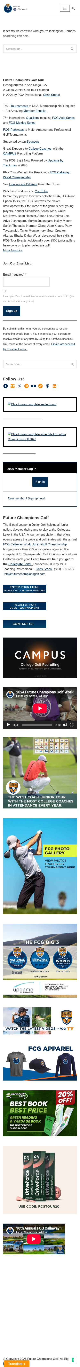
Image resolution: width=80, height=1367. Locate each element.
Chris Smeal (51, 94)
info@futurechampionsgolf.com (25, 574)
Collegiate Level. (20, 564)
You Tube (41, 191)
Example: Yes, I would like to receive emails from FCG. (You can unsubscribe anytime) (39, 299)
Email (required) (14, 274)
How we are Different (23, 184)
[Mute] (65, 725)
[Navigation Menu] (65, 8)
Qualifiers (32, 117)
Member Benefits (34, 110)
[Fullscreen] (72, 725)
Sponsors (33, 141)
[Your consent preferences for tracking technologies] (73, 1360)
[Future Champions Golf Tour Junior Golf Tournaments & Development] (15, 8)
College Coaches (40, 148)
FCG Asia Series (63, 117)
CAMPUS (9, 153)
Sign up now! (36, 498)
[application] (40, 708)
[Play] (8, 725)
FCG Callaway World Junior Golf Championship (35, 544)
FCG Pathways (13, 129)
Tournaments (19, 106)
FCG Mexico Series (22, 122)
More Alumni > (13, 250)
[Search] (73, 8)
